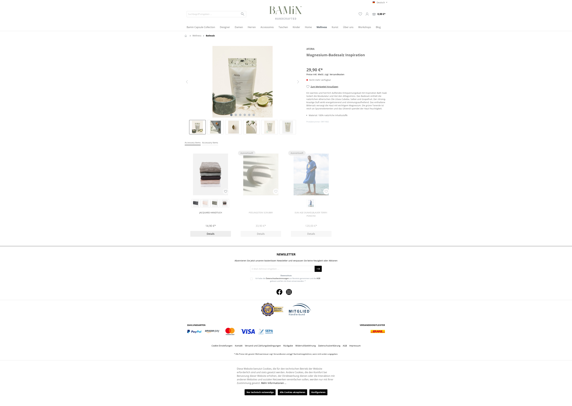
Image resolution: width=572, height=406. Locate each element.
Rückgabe (288, 345)
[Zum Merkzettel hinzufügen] (226, 191)
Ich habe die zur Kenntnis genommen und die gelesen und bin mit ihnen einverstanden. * (287, 279)
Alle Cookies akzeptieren (292, 392)
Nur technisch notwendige (260, 392)
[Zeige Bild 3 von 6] (240, 115)
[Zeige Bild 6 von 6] (253, 115)
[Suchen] (242, 14)
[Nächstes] (298, 82)
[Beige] (205, 203)
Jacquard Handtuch (210, 212)
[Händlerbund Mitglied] (300, 309)
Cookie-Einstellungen (222, 345)
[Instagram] (289, 291)
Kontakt (239, 345)
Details (210, 233)
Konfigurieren (318, 392)
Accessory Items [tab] (193, 142)
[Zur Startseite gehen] (286, 13)
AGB (318, 278)
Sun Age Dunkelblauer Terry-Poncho (311, 214)
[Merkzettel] (360, 14)
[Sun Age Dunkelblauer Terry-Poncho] (311, 174)
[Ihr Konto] (367, 14)
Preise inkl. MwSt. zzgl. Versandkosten (325, 74)
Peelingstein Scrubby (261, 212)
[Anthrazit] (196, 203)
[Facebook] (279, 291)
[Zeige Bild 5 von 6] (249, 115)
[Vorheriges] (187, 82)
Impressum (355, 345)
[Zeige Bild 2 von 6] (236, 115)
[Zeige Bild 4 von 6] (245, 115)
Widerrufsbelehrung (305, 345)
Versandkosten (279, 354)
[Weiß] (224, 203)
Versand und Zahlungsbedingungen (263, 345)
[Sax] (310, 203)
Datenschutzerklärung (329, 345)
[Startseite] (186, 35)
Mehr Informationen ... (273, 383)
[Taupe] (215, 203)
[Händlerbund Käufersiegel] (272, 309)
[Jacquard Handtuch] (210, 174)
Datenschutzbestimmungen (277, 278)
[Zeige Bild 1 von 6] (231, 115)
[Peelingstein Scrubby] (261, 174)
